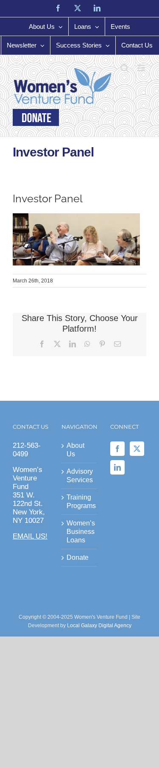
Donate (78, 557)
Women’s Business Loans (80, 531)
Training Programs (80, 501)
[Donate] (36, 117)
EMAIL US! (30, 536)
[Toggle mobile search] (124, 68)
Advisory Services (80, 475)
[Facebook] (117, 448)
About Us (75, 450)
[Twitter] (137, 448)
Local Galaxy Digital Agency (99, 625)
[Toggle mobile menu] (141, 68)
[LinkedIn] (117, 467)
